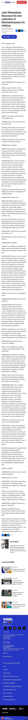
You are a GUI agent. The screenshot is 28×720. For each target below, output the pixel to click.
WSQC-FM (5, 650)
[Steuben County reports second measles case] (7, 570)
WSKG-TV (13, 650)
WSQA (22, 648)
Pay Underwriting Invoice (9, 699)
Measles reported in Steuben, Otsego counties (17, 594)
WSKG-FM (5, 648)
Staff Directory (6, 673)
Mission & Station (7, 656)
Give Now (22, 2)
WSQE (19, 648)
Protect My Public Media (9, 683)
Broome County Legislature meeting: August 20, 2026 (18, 582)
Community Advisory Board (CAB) (11, 663)
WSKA (17, 650)
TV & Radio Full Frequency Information (12, 686)
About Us (5, 653)
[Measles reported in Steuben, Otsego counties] (7, 593)
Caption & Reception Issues (9, 689)
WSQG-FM (15, 648)
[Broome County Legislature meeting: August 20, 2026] (7, 581)
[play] (2, 718)
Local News (15, 567)
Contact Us (5, 669)
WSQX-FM (10, 648)
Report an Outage (7, 693)
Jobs (4, 666)
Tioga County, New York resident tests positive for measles (18, 606)
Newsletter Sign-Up (8, 696)
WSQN (9, 650)
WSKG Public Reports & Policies (10, 676)
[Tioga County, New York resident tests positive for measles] (7, 605)
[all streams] (26, 718)
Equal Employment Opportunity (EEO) (12, 679)
